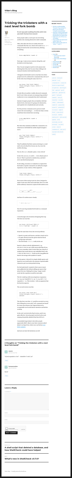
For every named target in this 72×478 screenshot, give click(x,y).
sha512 (60, 114)
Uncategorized (8, 42)
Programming (56, 61)
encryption (55, 87)
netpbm (54, 104)
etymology (63, 87)
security (54, 114)
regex (61, 109)
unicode (60, 124)
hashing (59, 95)
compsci (63, 82)
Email (6, 419)
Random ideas (56, 63)
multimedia (60, 102)
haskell (54, 97)
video (58, 127)
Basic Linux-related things (60, 58)
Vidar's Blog (11, 10)
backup (59, 77)
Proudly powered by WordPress (18, 471)
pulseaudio (61, 107)
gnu (62, 90)
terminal (54, 124)
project (54, 107)
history (60, 97)
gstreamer (62, 92)
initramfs (54, 100)
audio (54, 77)
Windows (55, 67)
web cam (62, 129)
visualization (55, 129)
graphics (54, 92)
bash (6, 44)
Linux (9, 41)
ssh (58, 119)
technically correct (57, 122)
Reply (6, 360)
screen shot (60, 112)
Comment (8, 391)
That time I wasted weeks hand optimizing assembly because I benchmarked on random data (60, 34)
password (61, 104)
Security (55, 64)
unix (53, 127)
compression (55, 82)
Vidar (6, 35)
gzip (53, 95)
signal (54, 119)
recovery (54, 109)
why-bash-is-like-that (57, 131)
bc (59, 80)
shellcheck (55, 117)
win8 (53, 134)
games (58, 90)
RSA (53, 112)
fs (53, 90)
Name (6, 412)
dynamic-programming (58, 85)
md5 (53, 102)
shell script (9, 44)
